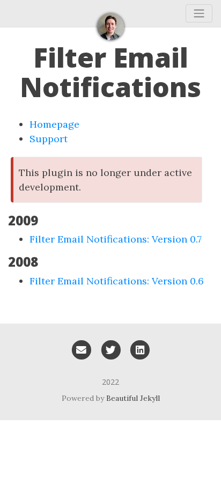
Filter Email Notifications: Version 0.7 (116, 239)
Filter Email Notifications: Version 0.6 (117, 281)
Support (49, 139)
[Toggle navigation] (199, 13)
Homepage (54, 124)
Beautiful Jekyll (133, 398)
